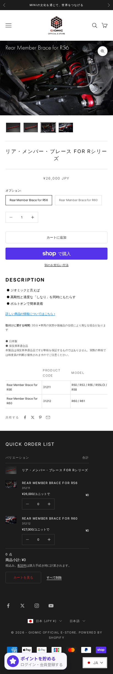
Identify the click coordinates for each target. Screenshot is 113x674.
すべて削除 (54, 577)
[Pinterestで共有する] (40, 417)
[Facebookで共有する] (25, 417)
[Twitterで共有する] (32, 417)
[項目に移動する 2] (30, 127)
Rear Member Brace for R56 (50, 483)
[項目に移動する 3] (48, 127)
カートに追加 (56, 237)
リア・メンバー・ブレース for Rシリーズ (55, 470)
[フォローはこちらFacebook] (8, 605)
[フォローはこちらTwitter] (22, 605)
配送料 (22, 565)
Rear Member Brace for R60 (50, 518)
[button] (95, 662)
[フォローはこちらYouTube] (51, 605)
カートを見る (23, 577)
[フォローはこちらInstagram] (36, 605)
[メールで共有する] (48, 417)
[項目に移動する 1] (13, 127)
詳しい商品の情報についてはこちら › (30, 314)
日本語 (75, 621)
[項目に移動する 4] (66, 127)
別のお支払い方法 (56, 265)
